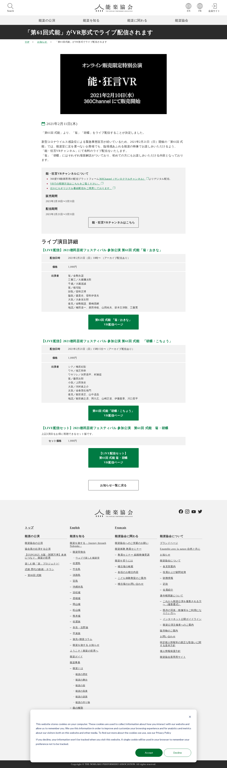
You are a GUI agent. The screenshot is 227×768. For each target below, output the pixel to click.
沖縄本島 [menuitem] (78, 586)
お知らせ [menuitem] (165, 554)
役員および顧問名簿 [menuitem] (174, 572)
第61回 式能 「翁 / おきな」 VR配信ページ (113, 322)
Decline (177, 752)
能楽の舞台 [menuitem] (82, 679)
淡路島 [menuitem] (77, 575)
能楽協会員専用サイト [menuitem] (173, 657)
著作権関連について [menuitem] (171, 595)
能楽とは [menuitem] (78, 668)
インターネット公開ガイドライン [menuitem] (182, 619)
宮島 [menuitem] (75, 581)
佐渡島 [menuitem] (77, 563)
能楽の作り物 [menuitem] (83, 702)
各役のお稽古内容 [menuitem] (128, 572)
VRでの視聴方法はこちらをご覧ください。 (75, 183)
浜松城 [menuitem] (77, 592)
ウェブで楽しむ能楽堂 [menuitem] (87, 557)
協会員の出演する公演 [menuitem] (38, 549)
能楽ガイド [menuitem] (76, 656)
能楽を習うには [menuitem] (124, 560)
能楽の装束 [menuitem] (82, 691)
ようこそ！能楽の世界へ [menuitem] (84, 650)
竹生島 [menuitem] (77, 569)
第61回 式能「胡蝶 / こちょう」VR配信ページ (113, 413)
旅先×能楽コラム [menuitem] (82, 639)
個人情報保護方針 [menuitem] (170, 651)
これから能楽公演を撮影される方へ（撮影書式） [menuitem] (182, 603)
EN (188, 11)
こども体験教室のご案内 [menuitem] (132, 578)
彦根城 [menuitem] (77, 598)
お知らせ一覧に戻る (113, 485)
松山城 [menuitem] (77, 610)
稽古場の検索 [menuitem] (125, 566)
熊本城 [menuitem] (77, 616)
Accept (149, 752)
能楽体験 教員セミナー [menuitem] (128, 549)
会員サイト (214, 11)
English (75, 527)
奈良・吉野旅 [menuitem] (80, 627)
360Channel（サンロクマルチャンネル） (122, 179)
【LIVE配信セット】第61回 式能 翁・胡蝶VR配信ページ (113, 458)
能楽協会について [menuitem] (172, 536)
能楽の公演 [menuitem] (32, 536)
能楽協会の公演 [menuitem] (34, 543)
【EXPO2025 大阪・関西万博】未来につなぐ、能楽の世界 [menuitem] (45, 556)
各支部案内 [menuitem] (169, 566)
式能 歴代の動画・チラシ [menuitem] (39, 569)
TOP (27, 42)
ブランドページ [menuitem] (169, 543)
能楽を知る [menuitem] (77, 536)
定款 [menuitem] (165, 584)
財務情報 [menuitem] (168, 578)
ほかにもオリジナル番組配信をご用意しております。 (81, 188)
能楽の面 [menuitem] (80, 685)
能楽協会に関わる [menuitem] (127, 536)
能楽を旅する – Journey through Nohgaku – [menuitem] (88, 544)
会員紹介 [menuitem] (168, 589)
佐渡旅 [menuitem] (77, 621)
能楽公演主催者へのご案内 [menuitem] (178, 625)
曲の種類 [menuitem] (78, 708)
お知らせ (42, 42)
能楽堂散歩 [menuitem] (79, 552)
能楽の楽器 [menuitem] (82, 696)
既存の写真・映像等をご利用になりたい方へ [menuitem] (182, 612)
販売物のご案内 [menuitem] (169, 630)
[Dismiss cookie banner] (190, 717)
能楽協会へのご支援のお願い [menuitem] (131, 543)
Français (120, 527)
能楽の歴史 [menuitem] (82, 674)
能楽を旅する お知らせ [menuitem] (86, 645)
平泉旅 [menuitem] (77, 633)
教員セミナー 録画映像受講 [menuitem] (134, 554)
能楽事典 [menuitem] (75, 662)
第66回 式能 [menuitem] (34, 575)
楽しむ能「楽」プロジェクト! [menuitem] (42, 563)
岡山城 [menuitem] (77, 604)
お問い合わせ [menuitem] (167, 636)
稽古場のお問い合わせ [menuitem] (131, 584)
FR (199, 11)
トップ (29, 527)
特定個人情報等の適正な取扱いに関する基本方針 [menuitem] (180, 644)
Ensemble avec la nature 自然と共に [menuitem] (180, 549)
